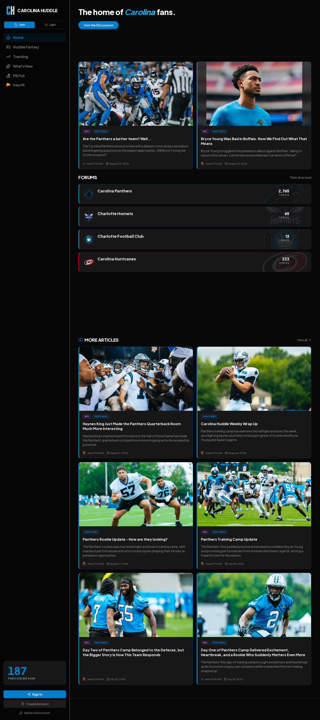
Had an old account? (37, 713)
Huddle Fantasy (26, 47)
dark (22, 24)
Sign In (37, 694)
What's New (23, 66)
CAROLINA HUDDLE (37, 10)
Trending (20, 56)
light (52, 24)
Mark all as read (300, 177)
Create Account (37, 704)
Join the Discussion (98, 25)
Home (18, 37)
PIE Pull (19, 75)
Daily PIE (19, 85)
